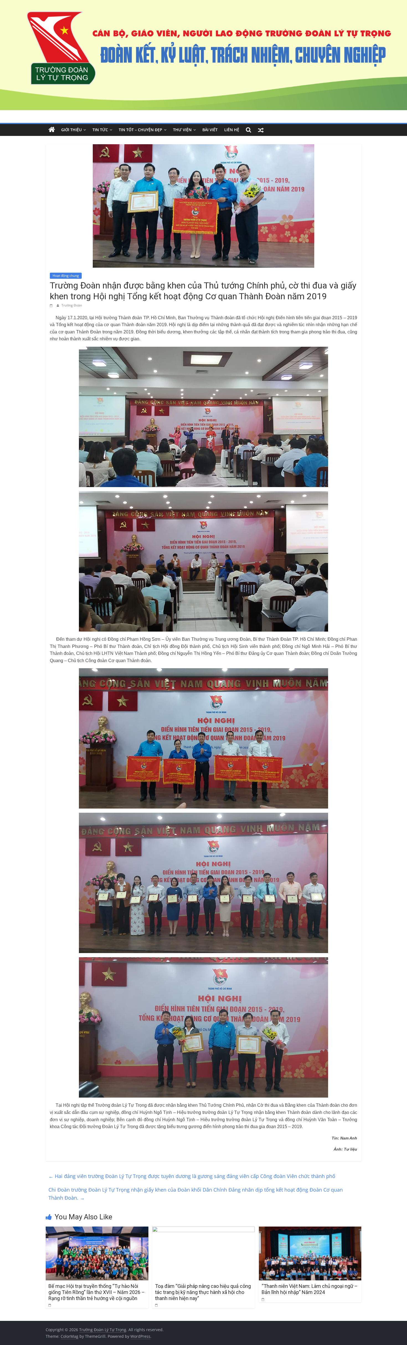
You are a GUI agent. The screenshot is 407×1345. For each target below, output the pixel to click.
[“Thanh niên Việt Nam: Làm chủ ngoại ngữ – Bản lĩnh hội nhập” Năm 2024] (310, 1230)
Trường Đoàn (71, 305)
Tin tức (100, 129)
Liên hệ (231, 129)
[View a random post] (261, 130)
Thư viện (182, 129)
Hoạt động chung (66, 275)
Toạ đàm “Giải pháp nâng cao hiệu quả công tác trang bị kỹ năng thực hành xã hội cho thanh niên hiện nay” (203, 1292)
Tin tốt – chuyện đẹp (140, 129)
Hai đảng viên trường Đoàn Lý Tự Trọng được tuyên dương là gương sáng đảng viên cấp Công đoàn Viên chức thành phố (191, 1176)
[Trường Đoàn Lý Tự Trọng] (52, 130)
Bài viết (210, 129)
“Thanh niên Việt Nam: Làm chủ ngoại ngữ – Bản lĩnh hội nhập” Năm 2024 (310, 1289)
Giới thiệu (71, 129)
